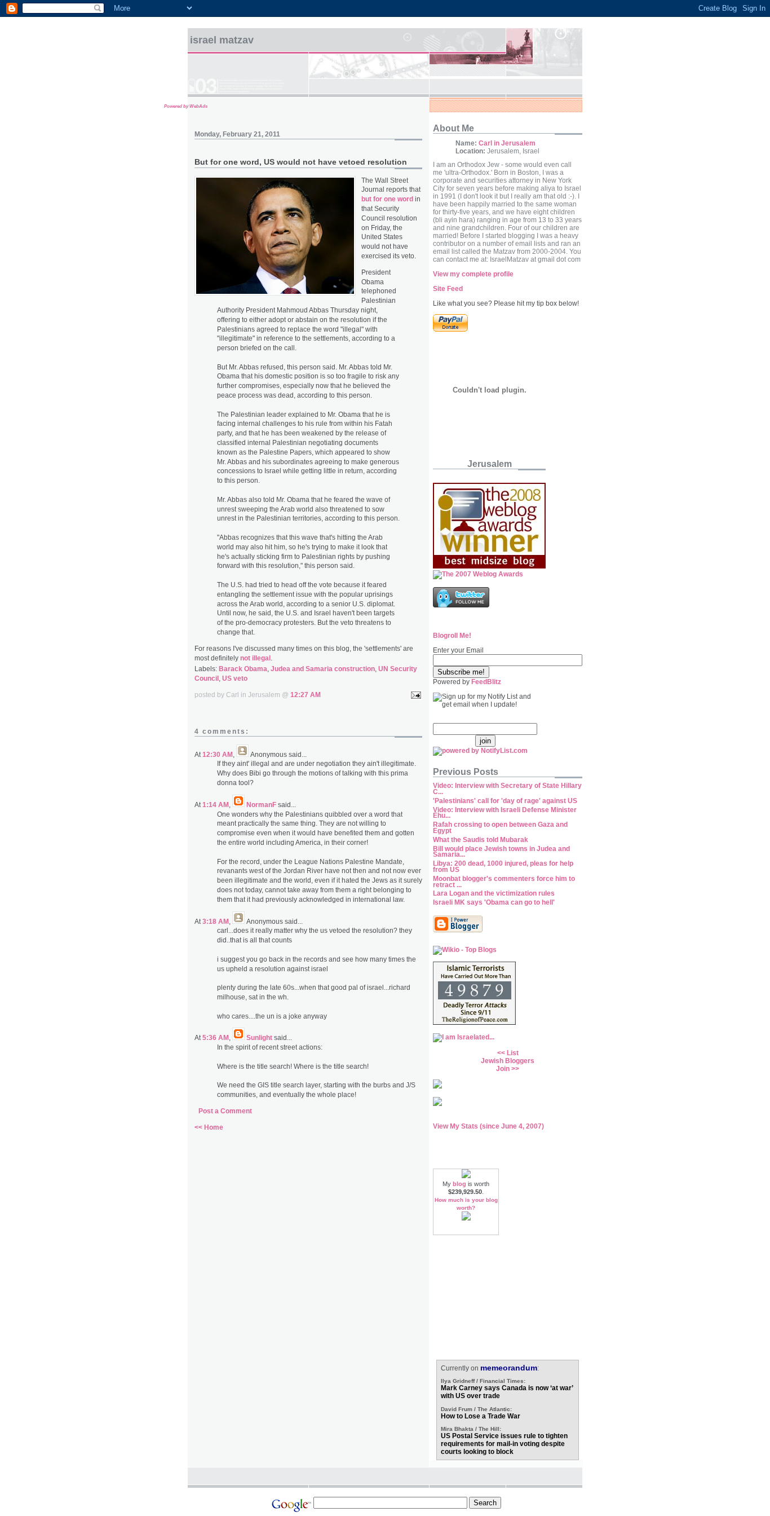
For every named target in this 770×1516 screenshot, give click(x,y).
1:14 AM (215, 805)
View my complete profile (473, 274)
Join (503, 1069)
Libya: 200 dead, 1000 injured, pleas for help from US (503, 867)
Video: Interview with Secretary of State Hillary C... (507, 789)
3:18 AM (215, 922)
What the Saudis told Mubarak (480, 840)
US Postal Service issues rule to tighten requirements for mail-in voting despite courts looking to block (504, 1444)
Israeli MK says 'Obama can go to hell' (494, 902)
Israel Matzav (222, 40)
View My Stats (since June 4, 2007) (488, 1126)
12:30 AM (217, 755)
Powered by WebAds (185, 106)
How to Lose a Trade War (480, 1416)
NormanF (261, 805)
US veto (234, 678)
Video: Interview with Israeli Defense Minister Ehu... (505, 813)
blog (459, 1183)
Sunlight (259, 1038)
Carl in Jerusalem (507, 143)
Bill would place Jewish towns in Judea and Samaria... (501, 852)
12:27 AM (305, 695)
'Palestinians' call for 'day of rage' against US (505, 801)
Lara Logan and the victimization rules (494, 893)
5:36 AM (215, 1038)
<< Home (208, 1127)
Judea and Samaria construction (323, 669)
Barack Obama (243, 669)
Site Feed (448, 289)
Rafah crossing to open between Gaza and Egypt (500, 828)
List (513, 1053)
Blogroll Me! (452, 636)
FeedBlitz (486, 682)
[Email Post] (414, 695)
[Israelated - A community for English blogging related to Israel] (463, 1037)
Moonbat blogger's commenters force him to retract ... (504, 882)
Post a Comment (225, 1111)
